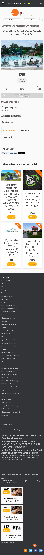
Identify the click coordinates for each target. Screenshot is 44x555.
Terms (3, 293)
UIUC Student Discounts (9, 308)
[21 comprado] (32, 230)
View (11, 217)
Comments (24, 130)
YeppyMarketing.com (16, 430)
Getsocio (12, 543)
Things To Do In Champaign (10, 406)
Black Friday (5, 337)
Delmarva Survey (6, 409)
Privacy (3, 290)
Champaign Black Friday (8, 352)
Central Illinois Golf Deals (9, 343)
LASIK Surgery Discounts (9, 346)
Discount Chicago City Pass (9, 368)
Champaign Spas (6, 399)
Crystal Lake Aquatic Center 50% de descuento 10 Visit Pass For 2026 (11, 248)
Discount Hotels (6, 296)
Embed (14, 153)
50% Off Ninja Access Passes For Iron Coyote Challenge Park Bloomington (32, 199)
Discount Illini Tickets (8, 305)
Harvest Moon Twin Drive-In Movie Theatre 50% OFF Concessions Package (32, 248)
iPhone (3, 302)
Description (9, 130)
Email (6, 153)
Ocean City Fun (6, 349)
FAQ (2, 287)
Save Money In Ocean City (9, 381)
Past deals (4, 299)
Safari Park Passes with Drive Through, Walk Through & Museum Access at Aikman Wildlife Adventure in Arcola (11, 197)
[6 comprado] (11, 175)
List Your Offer (6, 280)
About (3, 283)
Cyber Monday (6, 403)
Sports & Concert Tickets (9, 340)
